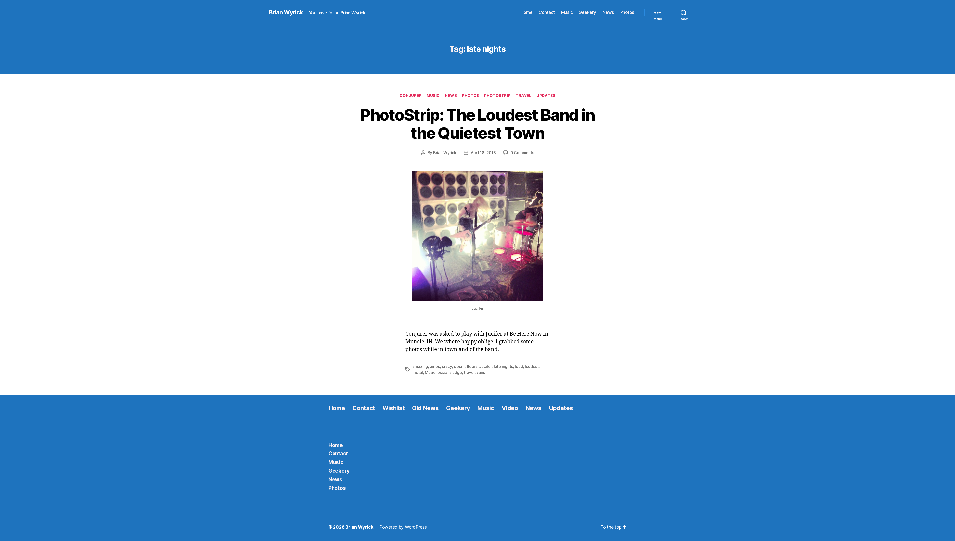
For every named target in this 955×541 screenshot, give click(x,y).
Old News (425, 408)
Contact (547, 12)
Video (510, 408)
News (608, 12)
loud (519, 366)
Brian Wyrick (286, 12)
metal (417, 372)
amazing (420, 366)
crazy (447, 366)
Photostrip (497, 95)
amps (435, 366)
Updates (545, 95)
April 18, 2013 (483, 152)
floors (472, 366)
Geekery (587, 12)
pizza (442, 372)
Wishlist (393, 408)
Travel (523, 95)
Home (526, 12)
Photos (627, 12)
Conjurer (411, 95)
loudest (532, 366)
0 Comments (522, 152)
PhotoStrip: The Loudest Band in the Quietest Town (477, 123)
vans (481, 372)
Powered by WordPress (403, 527)
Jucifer (485, 366)
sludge (455, 372)
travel (469, 372)
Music (567, 12)
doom (459, 366)
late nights (503, 366)
